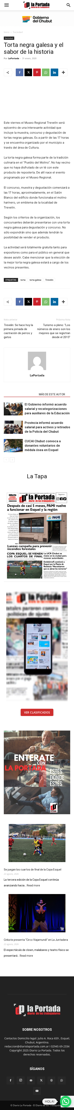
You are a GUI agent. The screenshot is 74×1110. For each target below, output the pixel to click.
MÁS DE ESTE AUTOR (52, 394)
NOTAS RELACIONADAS (20, 394)
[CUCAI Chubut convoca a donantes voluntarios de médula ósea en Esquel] (13, 445)
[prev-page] (6, 459)
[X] (28, 72)
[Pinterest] (37, 72)
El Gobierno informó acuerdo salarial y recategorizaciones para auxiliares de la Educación (47, 408)
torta (22, 279)
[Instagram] (20, 1080)
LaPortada (13, 58)
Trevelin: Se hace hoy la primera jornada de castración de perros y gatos (18, 331)
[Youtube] (37, 1091)
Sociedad (18, 32)
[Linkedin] (54, 72)
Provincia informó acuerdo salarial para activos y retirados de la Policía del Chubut (47, 427)
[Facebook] (19, 72)
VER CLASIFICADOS (37, 712)
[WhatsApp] (46, 72)
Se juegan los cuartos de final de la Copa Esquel (32, 869)
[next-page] (12, 459)
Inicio (6, 32)
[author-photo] (37, 370)
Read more (33, 886)
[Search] (68, 5)
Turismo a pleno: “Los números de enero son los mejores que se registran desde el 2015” (53, 331)
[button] (6, 5)
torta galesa (35, 279)
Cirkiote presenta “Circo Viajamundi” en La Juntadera (36, 939)
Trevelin (49, 279)
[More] (63, 72)
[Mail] (31, 1080)
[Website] (51, 1080)
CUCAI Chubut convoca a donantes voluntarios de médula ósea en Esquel (43, 445)
